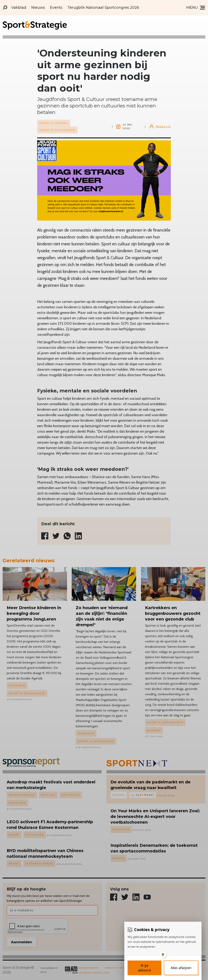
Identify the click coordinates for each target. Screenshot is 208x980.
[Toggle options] (163, 954)
